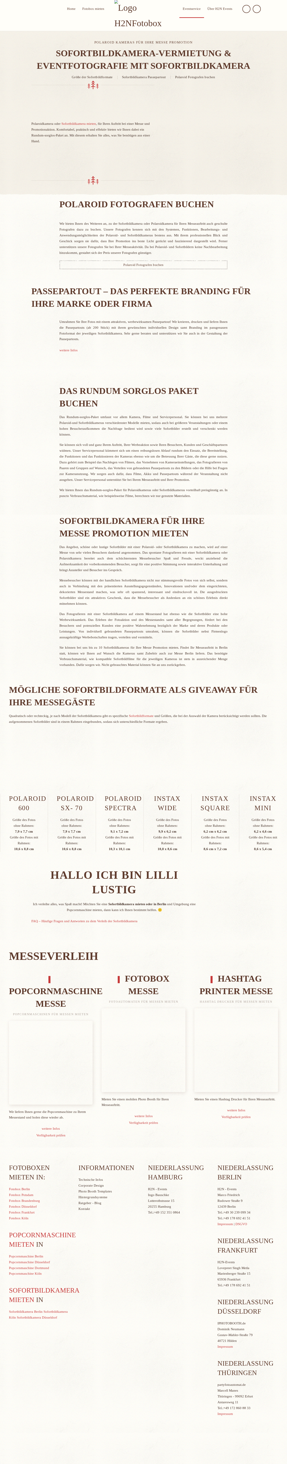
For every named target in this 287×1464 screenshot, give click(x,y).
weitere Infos (68, 350)
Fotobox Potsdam (21, 1195)
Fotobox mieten (93, 9)
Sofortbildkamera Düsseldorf (37, 1317)
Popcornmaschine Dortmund (29, 1268)
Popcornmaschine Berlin (26, 1256)
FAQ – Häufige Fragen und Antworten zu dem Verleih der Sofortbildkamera (84, 921)
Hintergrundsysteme (93, 1197)
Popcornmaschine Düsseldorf (29, 1262)
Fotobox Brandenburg (24, 1201)
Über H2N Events (219, 9)
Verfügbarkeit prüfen (50, 1135)
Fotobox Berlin (19, 1189)
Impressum (225, 1224)
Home (71, 9)
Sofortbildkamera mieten (78, 123)
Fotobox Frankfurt (22, 1212)
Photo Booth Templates (95, 1191)
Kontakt (84, 1209)
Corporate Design (91, 1185)
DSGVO (241, 1224)
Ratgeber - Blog (89, 1203)
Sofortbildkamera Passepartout (144, 77)
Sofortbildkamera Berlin (26, 1311)
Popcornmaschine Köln (25, 1273)
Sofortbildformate (141, 716)
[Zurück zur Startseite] (143, 15)
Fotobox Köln (18, 1218)
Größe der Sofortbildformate (92, 77)
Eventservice (192, 9)
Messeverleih (53, 956)
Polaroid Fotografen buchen (195, 77)
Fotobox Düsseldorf (23, 1206)
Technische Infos (90, 1179)
